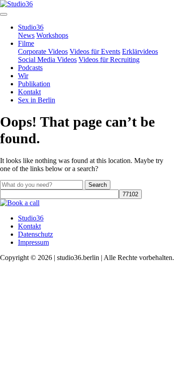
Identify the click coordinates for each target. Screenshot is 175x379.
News (26, 35)
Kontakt (29, 92)
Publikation (34, 84)
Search (97, 184)
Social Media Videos (47, 59)
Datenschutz (35, 234)
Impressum (33, 242)
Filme (26, 43)
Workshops (52, 35)
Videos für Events (95, 51)
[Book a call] (19, 203)
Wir (23, 75)
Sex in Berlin (36, 100)
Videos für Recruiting (109, 59)
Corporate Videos (43, 51)
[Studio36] (16, 4)
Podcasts (30, 67)
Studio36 (31, 27)
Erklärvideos (140, 51)
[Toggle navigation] (3, 14)
